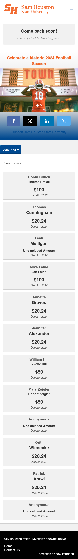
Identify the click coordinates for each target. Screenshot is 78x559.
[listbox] (39, 90)
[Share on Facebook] (13, 121)
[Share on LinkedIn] (47, 121)
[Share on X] (30, 121)
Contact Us (12, 550)
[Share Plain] (64, 121)
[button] (6, 90)
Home (8, 546)
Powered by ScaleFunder (56, 554)
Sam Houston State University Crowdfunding (35, 539)
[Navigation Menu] (71, 9)
